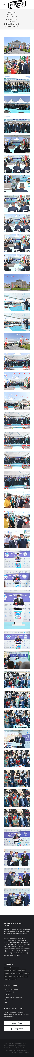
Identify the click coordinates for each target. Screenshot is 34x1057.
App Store (18, 1023)
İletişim (27, 1052)
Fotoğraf (18, 970)
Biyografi (20, 1052)
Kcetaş (26, 976)
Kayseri (6, 968)
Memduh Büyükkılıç (9, 970)
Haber (11, 968)
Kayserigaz (7, 979)
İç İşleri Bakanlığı (9, 992)
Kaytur (21, 973)
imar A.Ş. (14, 979)
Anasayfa (13, 1052)
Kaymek (15, 973)
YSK (6, 1002)
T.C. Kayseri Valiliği (10, 999)
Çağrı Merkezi (8, 973)
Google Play (18, 1029)
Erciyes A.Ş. (12, 976)
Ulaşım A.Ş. (20, 976)
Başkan (17, 968)
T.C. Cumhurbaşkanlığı (11, 989)
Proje (23, 970)
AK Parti (7, 994)
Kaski (5, 976)
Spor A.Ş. (26, 973)
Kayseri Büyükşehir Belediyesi (13, 997)
